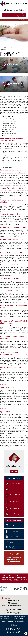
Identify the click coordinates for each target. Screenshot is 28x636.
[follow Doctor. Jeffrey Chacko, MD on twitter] (13, 632)
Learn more (3, 384)
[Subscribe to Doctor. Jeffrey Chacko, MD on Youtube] (16, 632)
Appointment (7, 14)
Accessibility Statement (19, 618)
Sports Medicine (14, 508)
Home (2, 48)
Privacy (12, 616)
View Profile (14, 471)
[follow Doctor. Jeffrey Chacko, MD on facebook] (7, 632)
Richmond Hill (8, 598)
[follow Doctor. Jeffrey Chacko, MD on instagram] (19, 632)
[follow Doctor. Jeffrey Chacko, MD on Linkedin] (10, 632)
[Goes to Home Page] (14, 6)
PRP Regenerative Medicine (15, 495)
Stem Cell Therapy (7, 388)
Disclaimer (6, 616)
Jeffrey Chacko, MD (14, 467)
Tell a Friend (3, 618)
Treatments (8, 48)
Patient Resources (14, 520)
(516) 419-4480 (20, 11)
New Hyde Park (9, 606)
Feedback (21, 616)
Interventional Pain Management (15, 502)
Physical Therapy (15, 514)
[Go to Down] (25, 633)
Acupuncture (13, 489)
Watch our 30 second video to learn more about (14, 558)
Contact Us (20, 14)
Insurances (8, 16)
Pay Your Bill (20, 16)
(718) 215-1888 (8, 11)
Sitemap (16, 616)
